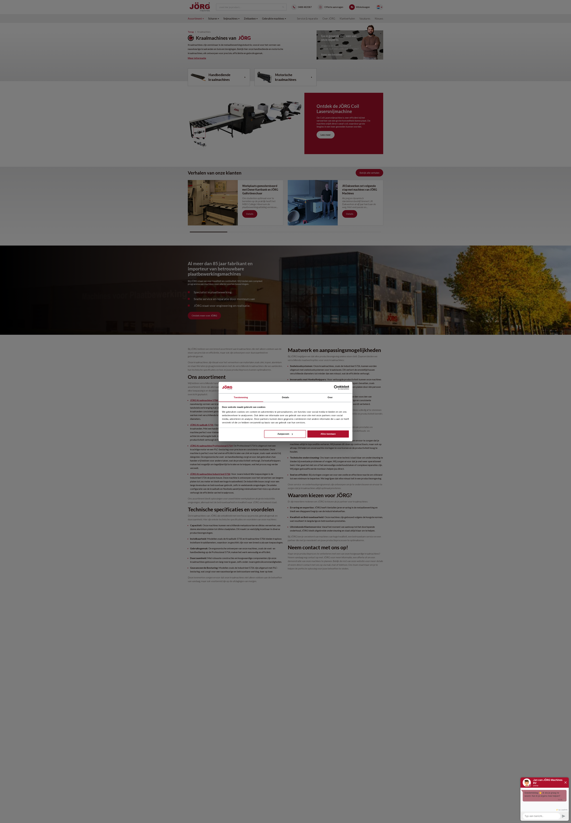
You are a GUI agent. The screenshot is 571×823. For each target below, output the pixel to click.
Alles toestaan (328, 434)
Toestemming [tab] (241, 397)
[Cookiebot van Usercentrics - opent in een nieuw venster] (336, 387)
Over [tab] (330, 397)
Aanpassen (283, 434)
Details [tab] (285, 397)
